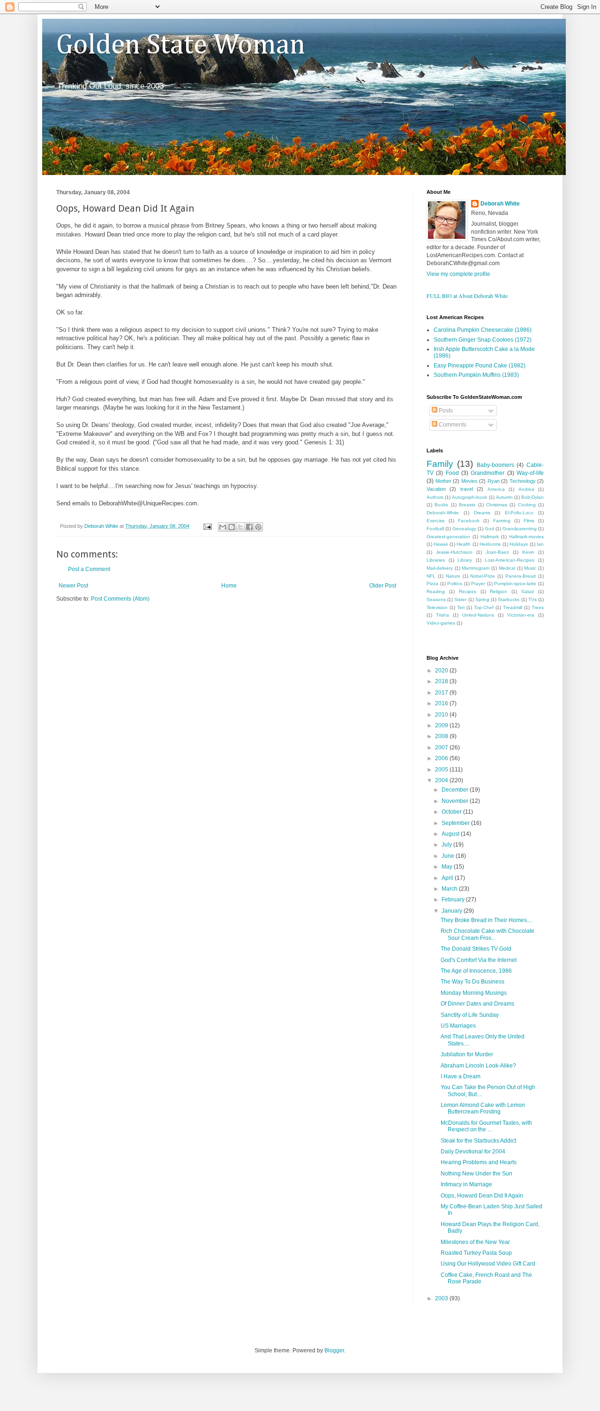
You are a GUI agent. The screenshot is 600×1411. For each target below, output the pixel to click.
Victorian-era (520, 615)
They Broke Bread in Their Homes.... (486, 920)
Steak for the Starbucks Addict (478, 1140)
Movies (469, 481)
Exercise (436, 520)
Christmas (496, 504)
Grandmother (487, 473)
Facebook (469, 520)
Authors (435, 497)
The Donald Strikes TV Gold (476, 949)
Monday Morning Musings (474, 993)
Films (529, 520)
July (447, 844)
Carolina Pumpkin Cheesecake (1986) (483, 330)
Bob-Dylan (532, 497)
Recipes (467, 591)
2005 (442, 769)
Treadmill (512, 607)
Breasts (467, 504)
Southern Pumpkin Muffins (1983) (476, 375)
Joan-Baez (497, 552)
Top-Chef (484, 607)
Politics (454, 583)
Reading (436, 591)
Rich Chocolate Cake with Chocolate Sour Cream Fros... (487, 934)
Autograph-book (469, 497)
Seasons (436, 599)
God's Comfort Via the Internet (479, 960)
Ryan (494, 481)
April (448, 878)
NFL (431, 576)
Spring (482, 599)
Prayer (478, 583)
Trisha (442, 615)
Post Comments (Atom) (120, 598)
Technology (523, 481)
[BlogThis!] (231, 527)
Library (465, 560)
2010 (442, 714)
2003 (442, 1298)
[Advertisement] (166, 631)
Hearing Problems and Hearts (479, 1162)
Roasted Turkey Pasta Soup (476, 1253)
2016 (442, 703)
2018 (442, 681)
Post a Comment (89, 569)
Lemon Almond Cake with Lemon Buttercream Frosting (483, 1108)
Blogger (334, 1350)
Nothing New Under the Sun (476, 1173)
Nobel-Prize (482, 576)
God (489, 528)
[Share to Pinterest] (258, 527)
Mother (443, 481)
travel (466, 489)
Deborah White (500, 203)
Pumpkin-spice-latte (515, 583)
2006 (442, 758)
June (449, 856)
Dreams (482, 512)
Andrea (526, 489)
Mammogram (475, 568)
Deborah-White (443, 512)
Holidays (519, 544)
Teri (461, 607)
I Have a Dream (460, 1076)
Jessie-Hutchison (454, 552)
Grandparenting (519, 528)
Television (437, 607)
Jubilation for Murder (467, 1054)
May (448, 866)
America (496, 489)
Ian (540, 544)
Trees (538, 607)
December (456, 789)
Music (530, 568)
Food (452, 473)
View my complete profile (458, 274)
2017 (442, 692)
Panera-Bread (520, 576)
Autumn (504, 497)
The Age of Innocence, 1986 (476, 971)
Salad (527, 591)
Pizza (432, 583)
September (456, 823)
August (451, 834)
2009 (442, 725)
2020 (442, 670)
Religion (498, 591)
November (456, 801)
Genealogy (464, 528)
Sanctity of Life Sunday (470, 1015)
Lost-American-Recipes (509, 560)
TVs (532, 599)
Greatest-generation (448, 536)
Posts (445, 410)
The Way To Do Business (472, 981)
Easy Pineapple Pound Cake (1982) (479, 365)
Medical (507, 568)
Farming (501, 520)
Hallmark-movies (526, 536)
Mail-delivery (440, 568)
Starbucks (508, 599)
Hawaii (441, 544)
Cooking (527, 504)
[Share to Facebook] (249, 527)
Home (229, 585)
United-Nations (478, 615)
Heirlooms (490, 544)
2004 (442, 780)
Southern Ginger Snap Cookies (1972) (483, 339)
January (453, 911)
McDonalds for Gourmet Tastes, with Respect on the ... (486, 1126)
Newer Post (73, 585)
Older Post (382, 585)
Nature (453, 576)
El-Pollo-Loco (519, 512)
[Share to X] (240, 527)
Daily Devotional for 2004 (473, 1151)
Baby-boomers (495, 465)
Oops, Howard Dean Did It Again (482, 1195)
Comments (451, 424)
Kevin (528, 552)
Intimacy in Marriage (466, 1184)
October (452, 811)
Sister (460, 599)
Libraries (436, 560)
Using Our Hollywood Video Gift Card (488, 1263)
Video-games (441, 622)
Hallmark (489, 536)
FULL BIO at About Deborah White (467, 295)
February (454, 899)
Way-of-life (530, 473)
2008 (442, 736)
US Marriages (458, 1025)
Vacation (436, 489)
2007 (442, 747)
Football (435, 528)
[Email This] (222, 527)
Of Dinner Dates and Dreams (477, 1003)
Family (440, 464)
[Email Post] (207, 526)
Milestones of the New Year (475, 1242)
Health (464, 544)
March (450, 888)
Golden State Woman (180, 45)
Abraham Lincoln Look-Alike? (478, 1065)
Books (441, 504)
